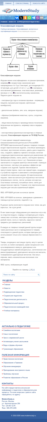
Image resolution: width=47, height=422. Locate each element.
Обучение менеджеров (12, 366)
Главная (8, 3)
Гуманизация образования (13, 349)
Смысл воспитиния (10, 334)
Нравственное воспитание (13, 359)
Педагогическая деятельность (15, 299)
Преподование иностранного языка (16, 370)
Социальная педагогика (13, 296)
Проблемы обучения (11, 374)
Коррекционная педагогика (28, 22)
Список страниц (22, 3)
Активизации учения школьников (15, 341)
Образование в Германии (12, 363)
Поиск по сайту (39, 3)
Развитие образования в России (15, 378)
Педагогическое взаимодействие (16, 307)
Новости (12, 22)
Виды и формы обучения (12, 345)
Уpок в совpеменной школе (13, 338)
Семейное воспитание (11, 330)
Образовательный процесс (14, 303)
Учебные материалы (8, 29)
